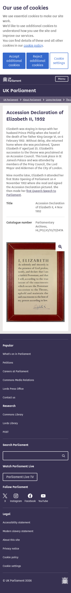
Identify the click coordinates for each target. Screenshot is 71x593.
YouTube (43, 501)
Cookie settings (59, 61)
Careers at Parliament (15, 371)
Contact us (9, 397)
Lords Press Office (13, 388)
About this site (11, 539)
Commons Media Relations (18, 380)
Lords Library (10, 423)
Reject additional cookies (37, 60)
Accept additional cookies (14, 60)
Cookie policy (10, 557)
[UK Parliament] (12, 79)
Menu (61, 79)
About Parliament (32, 99)
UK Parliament (19, 90)
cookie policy (33, 46)
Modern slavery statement (18, 531)
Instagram (16, 501)
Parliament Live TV (20, 477)
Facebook (30, 501)
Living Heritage (53, 99)
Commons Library (13, 414)
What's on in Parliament (17, 354)
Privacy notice (11, 548)
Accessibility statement (16, 522)
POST (6, 432)
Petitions (8, 362)
